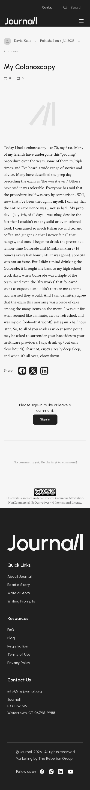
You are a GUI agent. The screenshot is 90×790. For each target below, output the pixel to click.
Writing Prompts (21, 601)
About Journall (19, 576)
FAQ (10, 630)
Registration (17, 646)
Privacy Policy (18, 663)
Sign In (45, 419)
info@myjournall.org (24, 691)
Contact (48, 7)
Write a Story (18, 593)
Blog (11, 638)
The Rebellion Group (55, 758)
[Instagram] (51, 771)
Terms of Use (18, 654)
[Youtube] (70, 771)
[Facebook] (42, 771)
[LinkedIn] (60, 771)
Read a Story (18, 585)
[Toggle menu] (81, 20)
